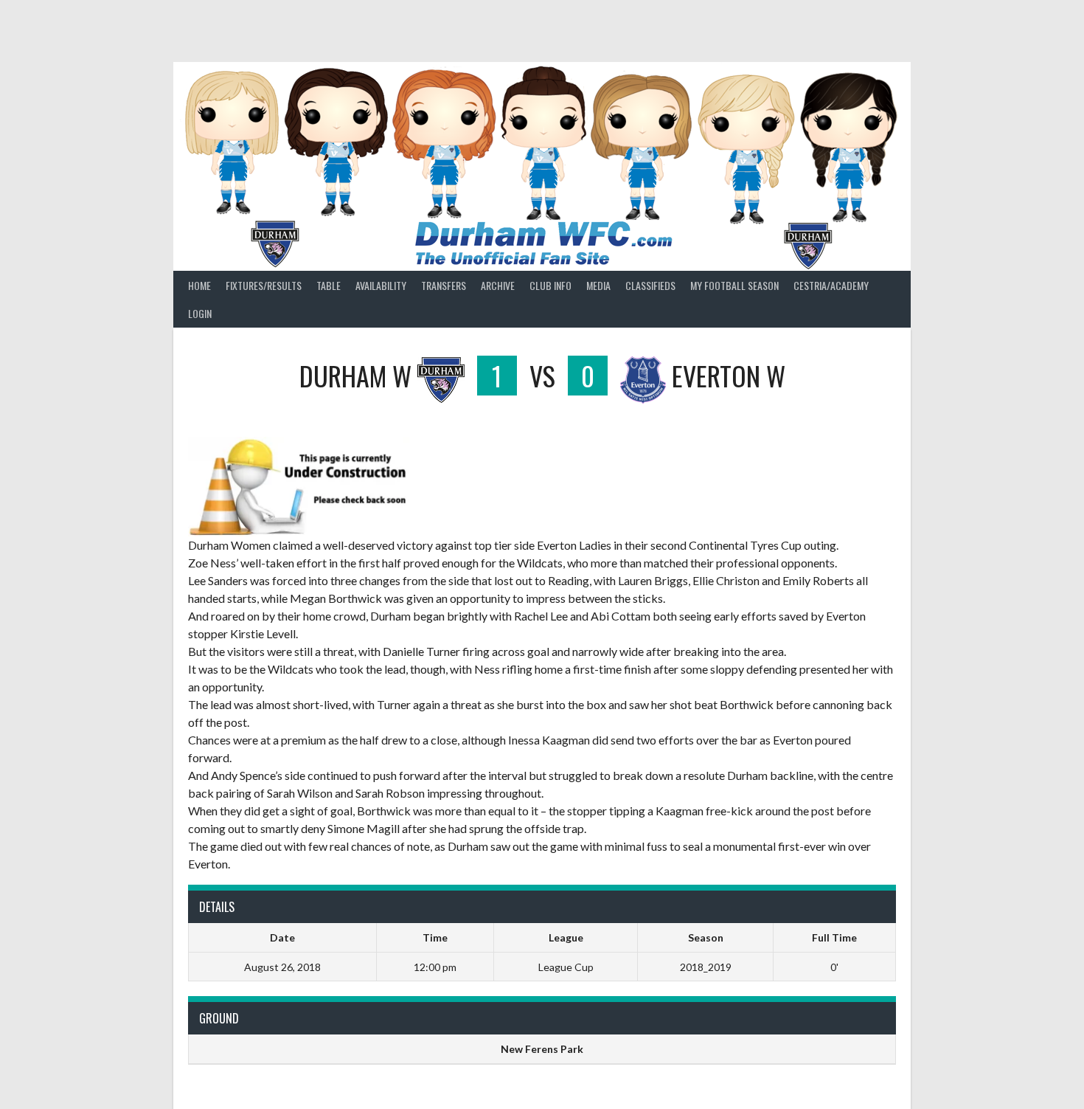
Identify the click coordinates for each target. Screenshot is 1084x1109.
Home (199, 285)
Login (200, 313)
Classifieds (650, 285)
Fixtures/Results (264, 285)
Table (328, 285)
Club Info (550, 285)
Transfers (443, 285)
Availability (380, 285)
